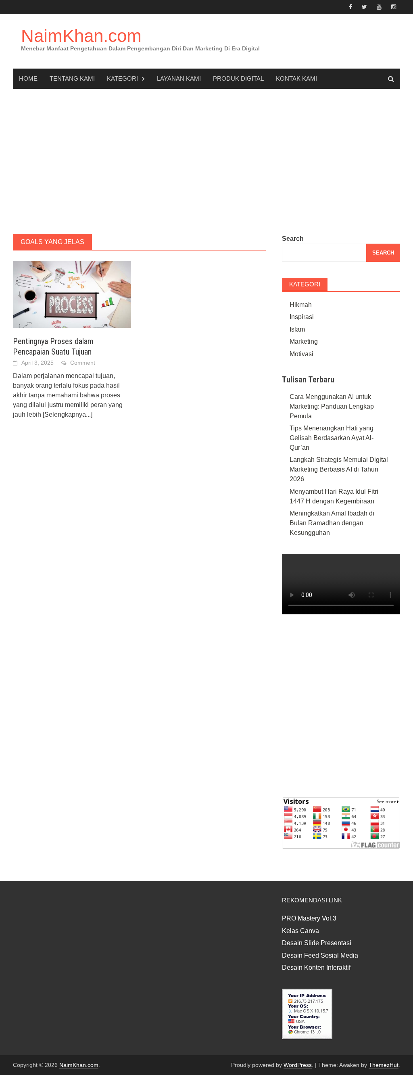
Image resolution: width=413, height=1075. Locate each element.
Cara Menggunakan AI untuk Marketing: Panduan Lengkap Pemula (332, 406)
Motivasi (301, 354)
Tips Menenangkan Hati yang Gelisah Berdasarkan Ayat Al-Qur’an (331, 438)
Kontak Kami (296, 78)
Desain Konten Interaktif (316, 967)
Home (28, 78)
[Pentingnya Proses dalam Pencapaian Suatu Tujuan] (72, 293)
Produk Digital (238, 78)
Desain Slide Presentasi (316, 942)
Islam (297, 329)
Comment (82, 362)
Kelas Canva (300, 930)
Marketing (304, 341)
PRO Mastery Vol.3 (309, 918)
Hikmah (301, 304)
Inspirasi (302, 316)
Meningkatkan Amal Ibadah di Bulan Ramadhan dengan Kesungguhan (332, 523)
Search (293, 238)
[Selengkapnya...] (67, 414)
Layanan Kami (179, 78)
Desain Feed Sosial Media (320, 955)
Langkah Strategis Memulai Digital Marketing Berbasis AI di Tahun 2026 (339, 469)
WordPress (298, 1065)
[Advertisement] (206, 161)
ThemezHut (383, 1065)
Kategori (122, 78)
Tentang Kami (72, 78)
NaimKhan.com (81, 36)
